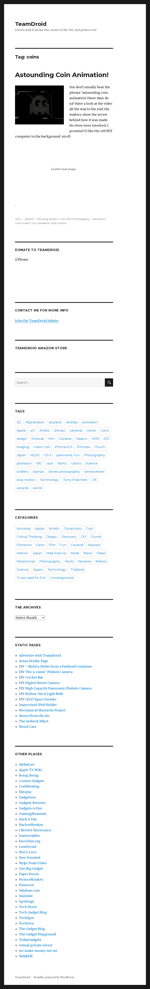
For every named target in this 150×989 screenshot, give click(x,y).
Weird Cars (27, 727)
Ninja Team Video (33, 863)
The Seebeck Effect (33, 721)
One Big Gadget (31, 868)
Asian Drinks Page (33, 661)
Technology (49, 480)
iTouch (100, 447)
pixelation (44, 223)
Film (68, 218)
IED (106, 439)
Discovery (69, 537)
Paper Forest (29, 874)
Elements (24, 545)
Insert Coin (29, 223)
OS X (48, 455)
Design (51, 537)
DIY (84, 537)
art (32, 430)
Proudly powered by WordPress (54, 977)
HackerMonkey (31, 825)
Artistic (53, 218)
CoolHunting (29, 786)
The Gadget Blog (32, 929)
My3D (35, 455)
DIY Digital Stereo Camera (39, 683)
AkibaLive (27, 764)
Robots (101, 561)
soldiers (22, 471)
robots (76, 463)
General (65, 439)
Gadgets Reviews (32, 803)
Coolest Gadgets (31, 781)
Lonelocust (28, 847)
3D (19, 422)
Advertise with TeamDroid (40, 655)
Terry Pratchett (75, 480)
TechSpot (26, 918)
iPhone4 (83, 447)
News (88, 553)
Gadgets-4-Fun (30, 808)
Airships (72, 422)
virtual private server (36, 945)
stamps (38, 471)
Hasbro (81, 439)
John (18, 218)
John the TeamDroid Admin (36, 321)
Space (38, 569)
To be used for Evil (31, 578)
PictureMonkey (31, 879)
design (22, 439)
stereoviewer (94, 471)
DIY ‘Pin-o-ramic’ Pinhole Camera (45, 672)
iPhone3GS (63, 447)
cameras (75, 430)
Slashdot (26, 896)
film (51, 439)
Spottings (26, 901)
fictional (37, 439)
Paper (101, 553)
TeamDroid (30, 24)
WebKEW (26, 956)
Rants (61, 463)
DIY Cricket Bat (31, 677)
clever (91, 430)
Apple (21, 430)
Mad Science (56, 553)
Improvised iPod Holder (38, 705)
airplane (55, 422)
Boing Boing (28, 775)
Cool (62, 218)
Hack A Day (28, 819)
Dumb (96, 537)
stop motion (59, 223)
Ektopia (25, 792)
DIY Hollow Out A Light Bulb (41, 694)
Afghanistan (35, 422)
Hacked (94, 545)
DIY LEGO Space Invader (38, 699)
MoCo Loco (28, 852)
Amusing (42, 218)
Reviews (84, 561)
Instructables (29, 836)
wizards (22, 488)
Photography (81, 218)
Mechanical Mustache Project (42, 710)
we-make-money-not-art (38, 951)
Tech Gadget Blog (33, 912)
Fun (63, 545)
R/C (39, 463)
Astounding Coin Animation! (62, 75)
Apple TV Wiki (30, 770)
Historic (22, 553)
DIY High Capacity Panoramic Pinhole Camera (55, 688)
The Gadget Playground (37, 934)
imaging (23, 447)
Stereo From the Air (34, 716)
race (49, 463)
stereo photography (64, 471)
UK (94, 480)
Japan (21, 455)
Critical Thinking (29, 537)
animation (99, 218)
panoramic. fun (68, 455)
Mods (75, 553)
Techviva (26, 923)
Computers (73, 528)
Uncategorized (61, 578)
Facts (40, 545)
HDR (95, 439)
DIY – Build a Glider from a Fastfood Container (55, 666)
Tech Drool (28, 907)
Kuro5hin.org (29, 841)
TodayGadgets (30, 940)
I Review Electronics (35, 830)
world (37, 488)
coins (18, 223)
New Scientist (29, 857)
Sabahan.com (29, 890)
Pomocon (26, 885)
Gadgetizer (27, 797)
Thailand (77, 569)
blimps (59, 430)
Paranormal (26, 561)
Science (92, 463)
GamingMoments (32, 814)
